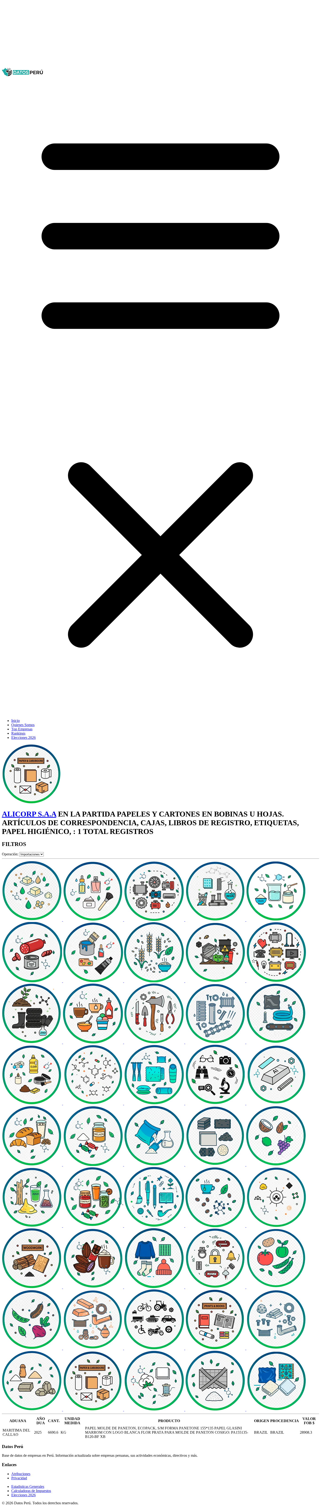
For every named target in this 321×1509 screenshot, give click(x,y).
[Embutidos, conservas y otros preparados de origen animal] (32, 981)
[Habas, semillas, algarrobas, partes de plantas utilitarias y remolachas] (32, 1348)
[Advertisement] (143, 35)
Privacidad (19, 1478)
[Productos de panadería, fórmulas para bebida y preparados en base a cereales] (32, 1165)
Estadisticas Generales (27, 1487)
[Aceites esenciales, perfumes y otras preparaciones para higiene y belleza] (93, 920)
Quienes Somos (23, 725)
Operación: (10, 854)
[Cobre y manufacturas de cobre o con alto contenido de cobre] (93, 1348)
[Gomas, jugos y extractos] (32, 1226)
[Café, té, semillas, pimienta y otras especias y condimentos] (215, 1226)
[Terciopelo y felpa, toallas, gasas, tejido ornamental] (276, 1410)
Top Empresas (21, 729)
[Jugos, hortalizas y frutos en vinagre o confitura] (93, 1226)
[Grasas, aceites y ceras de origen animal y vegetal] (32, 920)
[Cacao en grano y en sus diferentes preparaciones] (93, 1287)
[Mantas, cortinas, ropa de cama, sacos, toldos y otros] (154, 1103)
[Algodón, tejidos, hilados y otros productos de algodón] (154, 1410)
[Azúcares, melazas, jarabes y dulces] (93, 1165)
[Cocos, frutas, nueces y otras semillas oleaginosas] (276, 1165)
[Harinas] (154, 1165)
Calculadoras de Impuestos (31, 1491)
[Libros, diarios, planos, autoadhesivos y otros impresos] (215, 1348)
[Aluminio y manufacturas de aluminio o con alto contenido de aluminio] (276, 1103)
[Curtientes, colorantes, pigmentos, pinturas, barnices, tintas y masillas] (93, 981)
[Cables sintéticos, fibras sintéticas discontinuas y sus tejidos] (215, 1410)
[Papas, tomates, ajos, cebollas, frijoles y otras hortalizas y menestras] (276, 1287)
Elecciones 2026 (23, 738)
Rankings (18, 733)
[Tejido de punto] (154, 1287)
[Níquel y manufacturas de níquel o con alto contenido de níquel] (276, 1348)
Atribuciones (20, 1474)
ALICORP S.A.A (29, 814)
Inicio (15, 721)
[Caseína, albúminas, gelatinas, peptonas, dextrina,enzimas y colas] (276, 920)
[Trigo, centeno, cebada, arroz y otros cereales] (154, 981)
